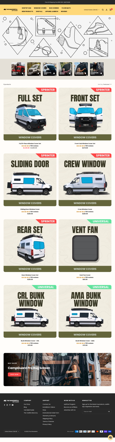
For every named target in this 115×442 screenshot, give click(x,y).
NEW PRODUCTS (27, 11)
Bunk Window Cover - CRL (30, 341)
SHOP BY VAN (26, 8)
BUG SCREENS (54, 8)
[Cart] (110, 10)
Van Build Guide (29, 410)
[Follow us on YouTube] (12, 405)
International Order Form (51, 413)
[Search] (103, 10)
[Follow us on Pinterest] (10, 405)
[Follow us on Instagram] (7, 405)
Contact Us (46, 404)
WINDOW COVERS (40, 8)
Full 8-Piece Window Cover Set (30, 143)
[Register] (109, 411)
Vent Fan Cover (85, 275)
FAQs (44, 410)
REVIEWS (64, 11)
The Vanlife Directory (31, 413)
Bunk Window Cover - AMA (85, 341)
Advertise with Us (69, 410)
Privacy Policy (47, 424)
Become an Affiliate (70, 407)
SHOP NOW (67, 2)
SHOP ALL (39, 11)
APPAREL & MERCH (51, 11)
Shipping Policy (47, 418)
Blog (25, 407)
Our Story (27, 404)
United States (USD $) (91, 10)
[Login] (106, 10)
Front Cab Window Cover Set (85, 143)
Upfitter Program (69, 404)
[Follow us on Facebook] (4, 405)
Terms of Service (48, 421)
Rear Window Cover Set (30, 275)
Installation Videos (49, 407)
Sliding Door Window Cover (30, 209)
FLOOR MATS (66, 8)
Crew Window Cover (85, 209)
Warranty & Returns (49, 416)
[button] (110, 437)
